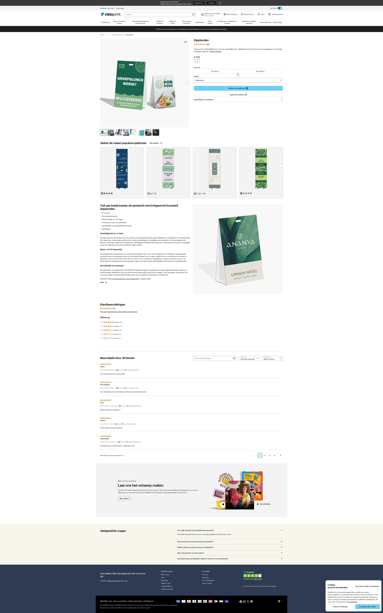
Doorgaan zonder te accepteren (367, 586)
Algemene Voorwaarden (135, 601)
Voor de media (207, 583)
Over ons (205, 574)
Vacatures (205, 577)
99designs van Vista (107, 8)
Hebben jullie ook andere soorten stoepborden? (195, 547)
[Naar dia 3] (118, 132)
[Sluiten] (220, 2)
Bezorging (164, 580)
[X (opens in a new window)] (248, 601)
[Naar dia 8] (156, 132)
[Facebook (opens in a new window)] (241, 601)
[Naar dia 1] (103, 132)
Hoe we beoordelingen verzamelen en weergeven (119, 312)
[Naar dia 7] (148, 132)
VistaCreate (120, 8)
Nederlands (199, 3)
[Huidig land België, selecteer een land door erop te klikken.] (280, 601)
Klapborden (129, 35)
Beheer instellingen (340, 607)
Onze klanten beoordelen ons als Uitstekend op (259, 586)
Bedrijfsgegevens (148, 601)
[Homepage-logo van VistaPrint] (110, 14)
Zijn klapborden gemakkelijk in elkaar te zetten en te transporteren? (203, 559)
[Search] (234, 358)
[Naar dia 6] (141, 132)
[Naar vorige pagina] (254, 455)
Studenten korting (167, 589)
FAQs (102, 282)
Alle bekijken (154, 143)
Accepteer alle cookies (367, 607)
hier (225, 29)
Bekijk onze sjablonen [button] (237, 88)
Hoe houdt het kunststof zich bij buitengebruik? (195, 541)
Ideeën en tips (166, 583)
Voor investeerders (208, 580)
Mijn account (165, 574)
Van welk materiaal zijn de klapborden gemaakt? (195, 530)
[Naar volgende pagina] (280, 455)
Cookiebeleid (352, 602)
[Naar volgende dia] (188, 83)
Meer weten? (124, 498)
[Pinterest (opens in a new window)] (251, 602)
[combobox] (158, 14)
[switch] (276, 8)
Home (102, 35)
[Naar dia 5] (133, 132)
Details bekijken (215, 51)
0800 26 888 (103, 601)
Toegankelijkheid (166, 586)
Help (162, 577)
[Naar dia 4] (126, 132)
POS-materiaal (117, 35)
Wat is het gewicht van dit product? (190, 553)
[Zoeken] (193, 15)
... (108, 35)
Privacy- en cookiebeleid (120, 601)
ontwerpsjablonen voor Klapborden (125, 279)
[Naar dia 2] (111, 132)
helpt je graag (113, 581)
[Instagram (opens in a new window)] (244, 601)
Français (211, 3)
